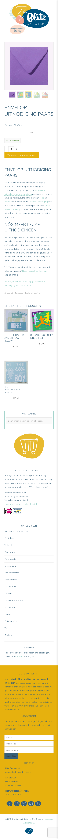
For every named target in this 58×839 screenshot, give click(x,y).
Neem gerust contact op (34, 271)
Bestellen (16, 330)
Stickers (8, 593)
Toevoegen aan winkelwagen (21, 155)
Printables (9, 538)
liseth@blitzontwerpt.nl (16, 791)
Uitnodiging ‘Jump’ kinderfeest (41, 336)
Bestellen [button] (42, 330)
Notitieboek (10, 586)
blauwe (8, 201)
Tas (6, 628)
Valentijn (8, 545)
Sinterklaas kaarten (13, 600)
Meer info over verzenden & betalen (21, 504)
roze (42, 197)
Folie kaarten (10, 559)
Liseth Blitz (16, 679)
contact (19, 656)
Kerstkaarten (10, 579)
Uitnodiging (35, 293)
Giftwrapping (10, 621)
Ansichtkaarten (11, 572)
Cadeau (8, 635)
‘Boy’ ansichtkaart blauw (13, 389)
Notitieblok (9, 607)
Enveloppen (19, 293)
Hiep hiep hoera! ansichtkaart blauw (14, 338)
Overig (27, 293)
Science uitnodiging (38, 201)
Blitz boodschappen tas (16, 531)
